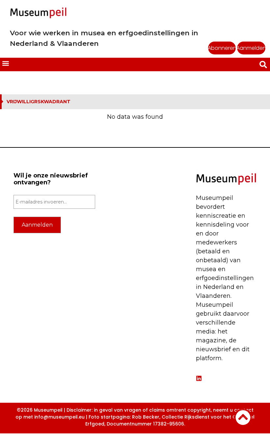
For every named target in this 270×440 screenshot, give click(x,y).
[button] (5, 63)
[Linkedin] (199, 378)
